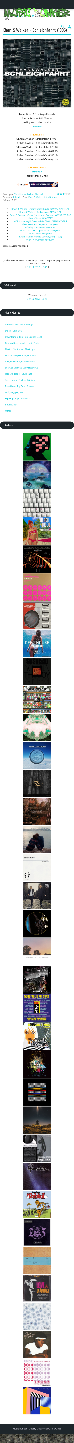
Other (8, 410)
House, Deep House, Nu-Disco (20, 355)
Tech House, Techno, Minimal (28, 194)
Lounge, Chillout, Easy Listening (21, 367)
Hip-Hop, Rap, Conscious (18, 398)
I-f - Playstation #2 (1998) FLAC (40, 227)
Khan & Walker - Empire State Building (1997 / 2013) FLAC (40, 208)
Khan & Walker (35, 197)
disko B (47, 197)
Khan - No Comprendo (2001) (40, 239)
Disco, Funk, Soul (14, 330)
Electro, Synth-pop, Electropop (20, 349)
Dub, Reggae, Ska (14, 392)
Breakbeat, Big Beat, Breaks (19, 386)
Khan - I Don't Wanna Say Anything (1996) (40, 236)
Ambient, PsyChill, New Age (19, 324)
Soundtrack (11, 404)
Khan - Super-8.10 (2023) (40, 218)
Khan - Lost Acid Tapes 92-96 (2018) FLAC (40, 230)
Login (44, 266)
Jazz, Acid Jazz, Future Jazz (18, 373)
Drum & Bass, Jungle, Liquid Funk (22, 343)
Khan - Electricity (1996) (40, 233)
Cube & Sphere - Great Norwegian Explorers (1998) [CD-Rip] (40, 215)
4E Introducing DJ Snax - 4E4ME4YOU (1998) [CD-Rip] (40, 221)
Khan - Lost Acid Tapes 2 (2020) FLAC (40, 224)
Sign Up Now (33, 266)
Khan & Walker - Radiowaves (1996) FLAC (40, 211)
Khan (54, 197)
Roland (16, 197)
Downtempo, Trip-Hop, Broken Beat (23, 336)
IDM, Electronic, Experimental (20, 361)
